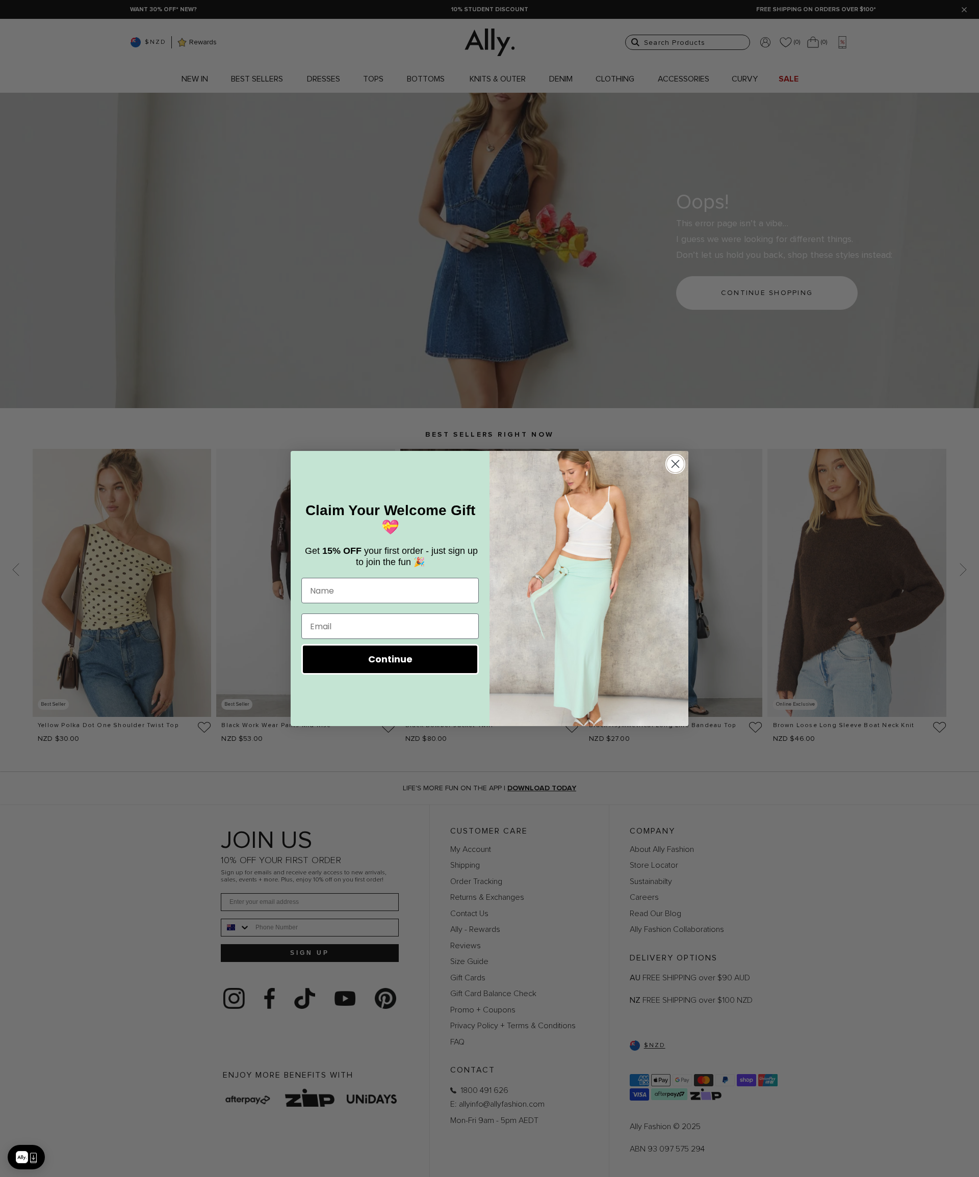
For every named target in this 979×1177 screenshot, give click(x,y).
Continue (390, 659)
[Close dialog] (675, 464)
